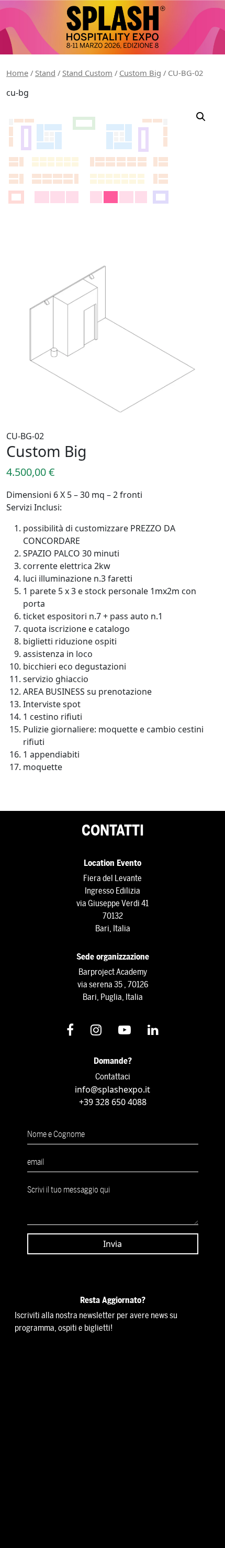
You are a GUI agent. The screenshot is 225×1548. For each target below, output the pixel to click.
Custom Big (140, 73)
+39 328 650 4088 (113, 1102)
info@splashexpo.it (112, 1089)
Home (17, 73)
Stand (45, 73)
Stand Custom (87, 73)
